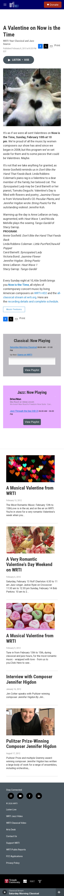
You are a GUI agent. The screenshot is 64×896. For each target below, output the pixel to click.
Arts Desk (11, 829)
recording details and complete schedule (33, 301)
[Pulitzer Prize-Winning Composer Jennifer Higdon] (30, 721)
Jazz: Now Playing (32, 392)
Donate (54, 4)
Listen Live (11, 809)
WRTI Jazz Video (14, 816)
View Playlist (32, 370)
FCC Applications (14, 856)
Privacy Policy (13, 863)
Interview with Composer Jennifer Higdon (29, 679)
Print (57, 45)
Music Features (14, 309)
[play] (5, 892)
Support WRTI (13, 843)
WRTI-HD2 (40, 293)
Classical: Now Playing (32, 340)
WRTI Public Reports (16, 850)
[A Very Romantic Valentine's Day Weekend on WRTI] (30, 539)
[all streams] (60, 892)
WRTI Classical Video (16, 823)
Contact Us (11, 836)
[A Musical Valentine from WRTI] (30, 468)
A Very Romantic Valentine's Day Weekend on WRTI (29, 564)
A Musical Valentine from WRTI (29, 490)
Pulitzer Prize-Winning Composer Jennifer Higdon (31, 743)
